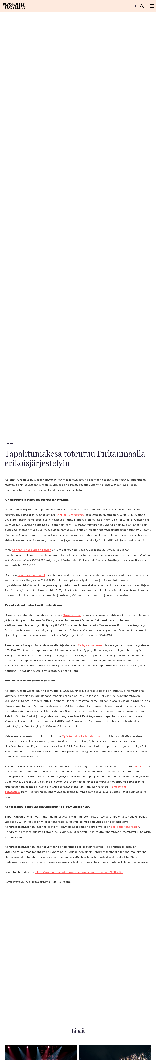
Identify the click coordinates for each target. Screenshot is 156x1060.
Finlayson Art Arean (91, 645)
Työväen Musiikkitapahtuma (81, 736)
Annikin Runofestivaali (70, 514)
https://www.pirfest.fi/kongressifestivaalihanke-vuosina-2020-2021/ (79, 871)
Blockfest (140, 766)
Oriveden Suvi (72, 615)
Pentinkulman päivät (31, 575)
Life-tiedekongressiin (125, 826)
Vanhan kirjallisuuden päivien (31, 549)
